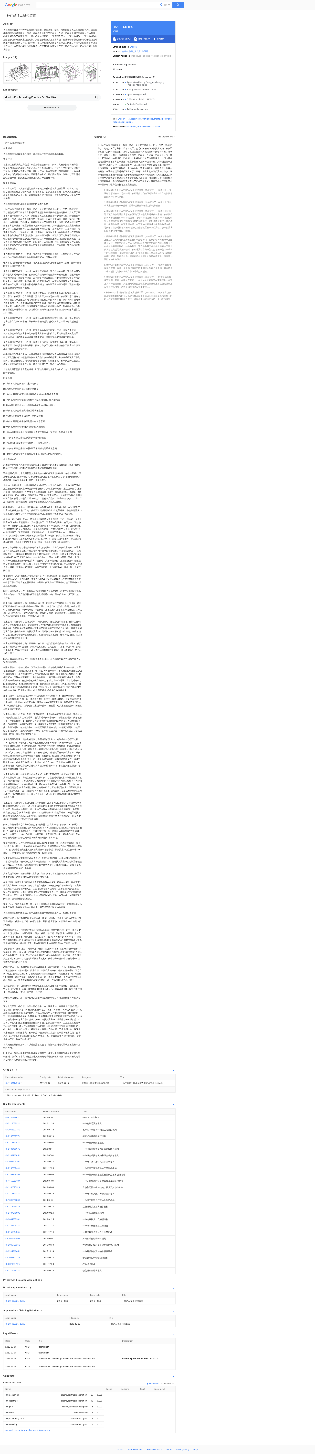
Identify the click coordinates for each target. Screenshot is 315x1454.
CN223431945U (12, 1251)
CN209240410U (12, 1161)
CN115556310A (12, 1181)
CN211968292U (12, 1123)
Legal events (135, 119)
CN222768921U (12, 1270)
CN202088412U (12, 1264)
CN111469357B (12, 1206)
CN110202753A (12, 1187)
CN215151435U (12, 1232)
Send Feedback (135, 1449)
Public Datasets (154, 1449)
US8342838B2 (12, 1117)
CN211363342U (12, 1193)
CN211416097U (12, 1142)
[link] (12, 1395)
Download (154, 1383)
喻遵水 (125, 51)
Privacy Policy (182, 1449)
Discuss (156, 126)
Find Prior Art (144, 39)
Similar (160, 39)
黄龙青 (137, 51)
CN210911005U (12, 1155)
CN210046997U (12, 1149)
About (120, 1449)
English (133, 47)
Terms (169, 1449)
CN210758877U (12, 1136)
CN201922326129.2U (15, 1301)
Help (195, 1449)
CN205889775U (12, 1129)
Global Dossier (144, 126)
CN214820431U (12, 1225)
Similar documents (151, 119)
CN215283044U (12, 1168)
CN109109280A (12, 1200)
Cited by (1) (123, 119)
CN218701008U (12, 1213)
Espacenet (131, 126)
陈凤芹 (145, 51)
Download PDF (124, 39)
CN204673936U (12, 1245)
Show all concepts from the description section (27, 1430)
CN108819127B (12, 1257)
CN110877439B (12, 1174)
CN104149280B (12, 1238)
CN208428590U (12, 1219)
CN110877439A (13, 1083)
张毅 (131, 51)
